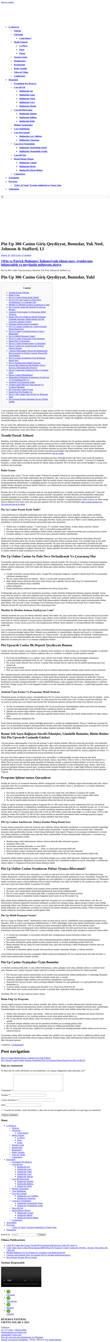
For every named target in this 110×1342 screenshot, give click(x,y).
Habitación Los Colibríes (30, 136)
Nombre (5, 1095)
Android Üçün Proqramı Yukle (22, 382)
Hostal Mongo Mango (24, 159)
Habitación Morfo (27, 166)
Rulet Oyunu (14, 295)
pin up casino (58, 453)
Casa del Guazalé (22, 132)
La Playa (23, 46)
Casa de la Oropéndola (24, 144)
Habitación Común (28, 163)
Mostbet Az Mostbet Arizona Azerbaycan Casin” (29, 305)
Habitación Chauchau (29, 140)
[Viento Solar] (55, 197)
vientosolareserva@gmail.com (14, 1332)
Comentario (7, 1090)
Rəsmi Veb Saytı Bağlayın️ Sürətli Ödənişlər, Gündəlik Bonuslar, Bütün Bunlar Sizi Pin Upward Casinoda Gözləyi (27, 319)
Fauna (22, 53)
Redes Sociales (20, 68)
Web (3, 1105)
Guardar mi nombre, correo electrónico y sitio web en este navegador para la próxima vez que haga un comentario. (52, 1110)
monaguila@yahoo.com (11, 1335)
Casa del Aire (20, 155)
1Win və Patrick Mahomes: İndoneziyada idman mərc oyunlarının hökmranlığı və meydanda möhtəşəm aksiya (47, 262)
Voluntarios (14, 189)
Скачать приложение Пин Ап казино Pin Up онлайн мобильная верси (38, 1255)
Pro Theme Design (53, 1340)
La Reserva (14, 27)
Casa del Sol (19, 87)
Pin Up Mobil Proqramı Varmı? (22, 336)
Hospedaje (13, 80)
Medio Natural (20, 42)
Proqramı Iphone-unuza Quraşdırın (23, 324)
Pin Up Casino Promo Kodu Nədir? (24, 297)
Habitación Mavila (27, 106)
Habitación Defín (27, 121)
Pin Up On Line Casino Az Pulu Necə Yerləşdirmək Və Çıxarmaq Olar (25, 301)
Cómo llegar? (25, 38)
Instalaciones (20, 61)
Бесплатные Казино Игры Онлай (21, 1257)
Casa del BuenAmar (23, 110)
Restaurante (19, 65)
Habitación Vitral (27, 98)
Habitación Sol (26, 91)
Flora (21, 49)
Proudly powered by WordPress (14, 1340)
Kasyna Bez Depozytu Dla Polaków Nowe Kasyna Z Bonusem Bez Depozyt (27, 366)
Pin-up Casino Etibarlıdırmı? (21, 375)
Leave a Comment (23, 255)
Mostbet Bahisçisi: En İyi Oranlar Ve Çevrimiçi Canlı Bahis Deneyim (35, 1252)
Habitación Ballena (28, 117)
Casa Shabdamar (22, 129)
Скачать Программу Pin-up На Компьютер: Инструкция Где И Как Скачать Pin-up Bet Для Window (28, 353)
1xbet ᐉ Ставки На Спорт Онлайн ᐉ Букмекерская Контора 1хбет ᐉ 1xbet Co (41, 1245)
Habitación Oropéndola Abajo (33, 147)
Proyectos (13, 181)
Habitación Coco (26, 102)
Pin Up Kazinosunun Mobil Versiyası (24, 363)
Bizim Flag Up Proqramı (19, 341)
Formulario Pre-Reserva (25, 83)
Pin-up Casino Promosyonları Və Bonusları (27, 343)
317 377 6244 (7, 1330)
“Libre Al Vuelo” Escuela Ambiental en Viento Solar (37, 185)
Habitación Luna (27, 95)
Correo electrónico (9, 1100)
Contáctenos (19, 76)
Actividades (14, 178)
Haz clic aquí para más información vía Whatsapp (22, 1337)
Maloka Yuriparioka (23, 125)
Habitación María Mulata (31, 170)
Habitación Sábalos (28, 114)
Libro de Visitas (21, 72)
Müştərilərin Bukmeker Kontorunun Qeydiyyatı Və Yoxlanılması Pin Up (29, 378)
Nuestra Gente (20, 57)
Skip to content (7, 2)
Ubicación (18, 34)
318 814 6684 (20, 1330)
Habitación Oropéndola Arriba (33, 151)
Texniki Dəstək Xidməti (19, 292)
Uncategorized (17, 1045)
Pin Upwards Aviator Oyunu (21, 389)
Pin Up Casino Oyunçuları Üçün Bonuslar (27, 338)
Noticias (17, 31)
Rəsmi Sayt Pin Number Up (20, 392)
